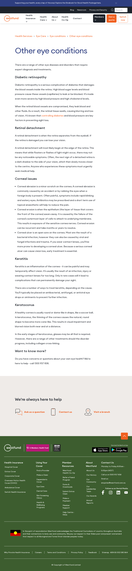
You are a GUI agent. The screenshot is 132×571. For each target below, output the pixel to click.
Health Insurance (30, 17)
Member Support (66, 506)
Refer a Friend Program (69, 478)
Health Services (23, 36)
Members (99, 17)
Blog (72, 10)
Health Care (43, 18)
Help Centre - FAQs (68, 513)
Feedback (92, 552)
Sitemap (105, 552)
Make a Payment (66, 499)
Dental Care (41, 491)
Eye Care (41, 36)
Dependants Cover (41, 480)
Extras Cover (10, 471)
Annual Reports (89, 501)
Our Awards (91, 496)
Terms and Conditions (56, 552)
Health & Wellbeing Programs (40, 504)
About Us (55, 18)
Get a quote (112, 18)
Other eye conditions (80, 36)
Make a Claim (42, 475)
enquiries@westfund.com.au (113, 483)
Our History (91, 475)
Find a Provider (42, 470)
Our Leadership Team (91, 489)
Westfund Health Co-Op (69, 471)
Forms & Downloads (67, 485)
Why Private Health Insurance (17, 552)
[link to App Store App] (100, 450)
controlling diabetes (52, 115)
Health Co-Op (65, 18)
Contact (77, 18)
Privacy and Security (98, 10)
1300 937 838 (115, 474)
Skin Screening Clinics (42, 496)
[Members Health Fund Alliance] (35, 448)
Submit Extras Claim (69, 492)
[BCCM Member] (55, 448)
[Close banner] (116, 3)
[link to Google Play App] (119, 450)
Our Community (91, 480)
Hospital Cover (11, 467)
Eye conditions (58, 36)
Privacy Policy (77, 552)
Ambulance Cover (12, 487)
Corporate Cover (12, 476)
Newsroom (81, 10)
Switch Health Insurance (15, 492)
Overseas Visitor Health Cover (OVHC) (15, 481)
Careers (38, 552)
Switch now (122, 18)
